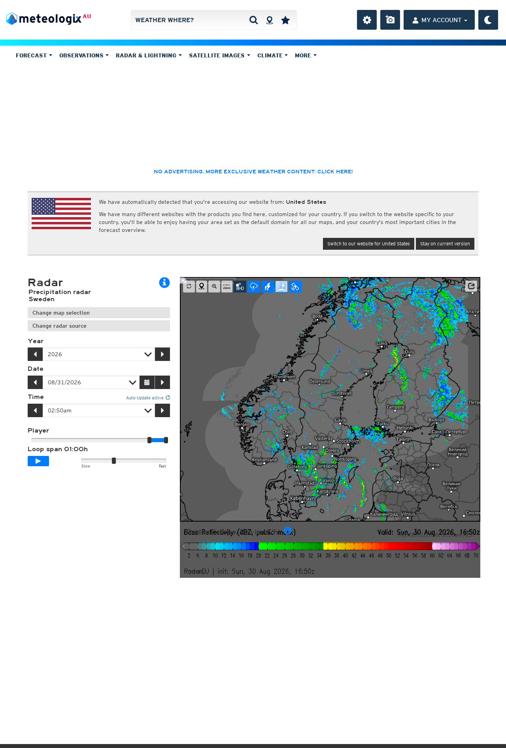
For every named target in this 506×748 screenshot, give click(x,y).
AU (87, 16)
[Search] (254, 19)
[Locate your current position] (201, 286)
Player (38, 430)
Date (35, 368)
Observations (82, 55)
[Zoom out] (214, 286)
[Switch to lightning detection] (267, 286)
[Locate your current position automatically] (269, 19)
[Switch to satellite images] (295, 286)
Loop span (58, 449)
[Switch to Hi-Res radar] (240, 286)
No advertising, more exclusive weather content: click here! (253, 172)
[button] (471, 286)
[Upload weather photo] (390, 20)
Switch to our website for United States (368, 244)
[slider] (166, 440)
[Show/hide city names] (226, 286)
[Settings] (367, 20)
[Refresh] (189, 286)
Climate (271, 55)
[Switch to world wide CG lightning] (281, 286)
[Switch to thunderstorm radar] (253, 286)
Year (35, 341)
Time (36, 397)
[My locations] (285, 19)
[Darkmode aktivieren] (488, 20)
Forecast (32, 55)
